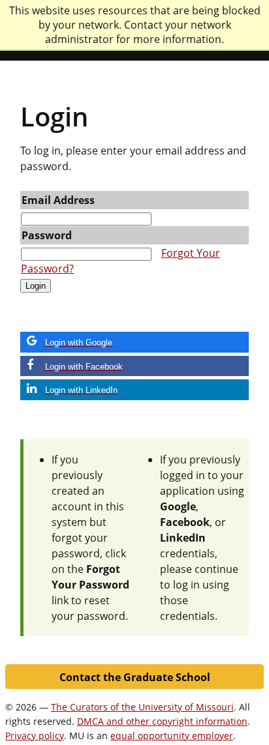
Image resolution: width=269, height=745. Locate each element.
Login (35, 286)
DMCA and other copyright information (162, 721)
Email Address (58, 200)
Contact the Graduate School (134, 677)
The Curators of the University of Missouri (142, 707)
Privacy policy (34, 735)
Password (47, 235)
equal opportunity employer (171, 735)
